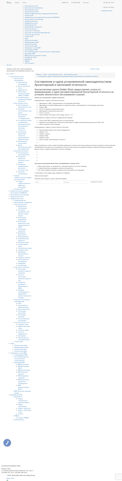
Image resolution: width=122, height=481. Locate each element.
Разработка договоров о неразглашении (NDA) (23, 285)
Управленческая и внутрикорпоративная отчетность (25, 99)
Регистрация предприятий (22, 218)
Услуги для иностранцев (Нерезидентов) (37, 32)
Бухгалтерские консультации (22, 142)
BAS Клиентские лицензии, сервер (35, 55)
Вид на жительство (24, 309)
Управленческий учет (31, 21)
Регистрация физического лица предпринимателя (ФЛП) (24, 224)
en (11, 65)
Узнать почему (94, 69)
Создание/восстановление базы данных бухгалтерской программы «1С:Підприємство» (25, 113)
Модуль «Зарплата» (24, 408)
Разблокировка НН (30, 25)
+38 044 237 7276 (108, 2)
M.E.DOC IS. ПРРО (31, 57)
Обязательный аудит (31, 40)
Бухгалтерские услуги (31, 6)
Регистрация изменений (22, 230)
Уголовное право (23, 330)
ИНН (19, 303)
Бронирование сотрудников (33, 27)
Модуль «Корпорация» (22, 405)
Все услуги (10, 74)
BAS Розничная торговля (23, 373)
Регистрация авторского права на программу (24, 271)
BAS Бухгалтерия (23, 364)
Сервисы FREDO (23, 418)
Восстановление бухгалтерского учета (24, 106)
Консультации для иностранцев (23, 319)
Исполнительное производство (23, 260)
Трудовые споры (23, 324)
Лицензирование (23, 237)
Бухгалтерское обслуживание (34, 8)
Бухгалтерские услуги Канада (34, 19)
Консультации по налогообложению (24, 154)
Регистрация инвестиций (22, 312)
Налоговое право (23, 242)
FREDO (27, 61)
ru (9, 65)
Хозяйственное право (25, 248)
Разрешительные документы (23, 239)
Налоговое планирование (22, 173)
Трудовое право (23, 250)
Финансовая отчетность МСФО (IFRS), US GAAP (23, 93)
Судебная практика (24, 258)
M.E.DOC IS (28, 59)
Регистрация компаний (22, 316)
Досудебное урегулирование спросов (23, 254)
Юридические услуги (31, 23)
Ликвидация (22, 263)
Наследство (21, 336)
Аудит (26, 38)
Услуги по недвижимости (22, 333)
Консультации (22, 265)
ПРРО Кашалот (29, 63)
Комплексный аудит (31, 44)
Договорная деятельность (22, 234)
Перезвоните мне (106, 11)
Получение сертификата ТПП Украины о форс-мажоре (23, 213)
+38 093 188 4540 (108, 7)
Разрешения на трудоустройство (23, 306)
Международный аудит (32, 42)
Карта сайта (10, 478)
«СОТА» (20, 414)
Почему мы (28, 15)
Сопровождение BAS (31, 50)
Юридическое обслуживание (22, 207)
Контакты (86, 2)
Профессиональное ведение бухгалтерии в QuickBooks (42, 17)
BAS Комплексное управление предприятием (23, 381)
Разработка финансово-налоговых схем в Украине (23, 159)
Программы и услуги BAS (33, 48)
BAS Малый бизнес (24, 370)
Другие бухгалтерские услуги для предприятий (24, 147)
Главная (16, 2)
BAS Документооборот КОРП (23, 387)
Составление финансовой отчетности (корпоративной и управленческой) (23, 135)
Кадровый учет (22, 90)
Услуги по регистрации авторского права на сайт (24, 277)
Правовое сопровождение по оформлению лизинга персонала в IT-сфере (24, 294)
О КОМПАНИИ (75, 2)
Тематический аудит (31, 46)
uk (7, 65)
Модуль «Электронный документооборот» (24, 400)
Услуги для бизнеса (31, 29)
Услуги (24, 2)
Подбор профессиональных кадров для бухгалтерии (41, 13)
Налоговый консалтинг (32, 11)
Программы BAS (30, 53)
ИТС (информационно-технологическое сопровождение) (42, 52)
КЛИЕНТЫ (65, 2)
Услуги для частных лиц (32, 34)
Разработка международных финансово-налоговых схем (23, 167)
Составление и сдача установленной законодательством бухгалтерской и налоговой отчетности (24, 125)
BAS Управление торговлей (23, 377)
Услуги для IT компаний (32, 31)
